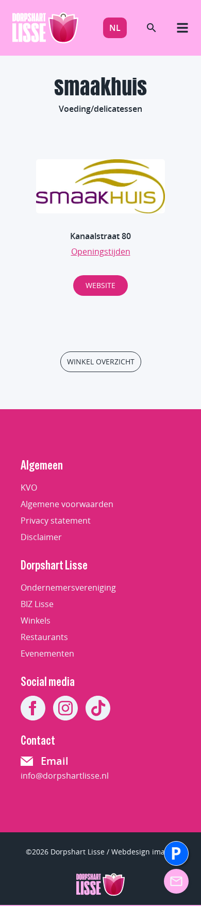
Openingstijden (100, 251)
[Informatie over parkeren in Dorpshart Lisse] (176, 853)
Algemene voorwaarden (67, 504)
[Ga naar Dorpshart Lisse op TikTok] (98, 708)
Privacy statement (56, 520)
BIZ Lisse (37, 604)
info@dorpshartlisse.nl (65, 775)
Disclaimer (41, 537)
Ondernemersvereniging (68, 587)
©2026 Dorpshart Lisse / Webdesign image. (100, 852)
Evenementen (47, 653)
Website (100, 285)
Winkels (36, 620)
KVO (29, 487)
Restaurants (44, 637)
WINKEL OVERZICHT (101, 361)
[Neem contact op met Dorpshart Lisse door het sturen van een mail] (176, 881)
